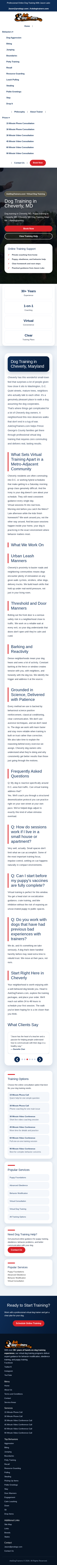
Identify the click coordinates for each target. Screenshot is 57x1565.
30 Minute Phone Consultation (20, 129)
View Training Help (28, 236)
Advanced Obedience (19, 1185)
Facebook (8, 1363)
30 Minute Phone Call (13, 1416)
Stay (8, 97)
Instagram (8, 1371)
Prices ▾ (6, 117)
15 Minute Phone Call (13, 1412)
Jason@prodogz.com (18, 8)
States (7, 1537)
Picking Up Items (11, 1481)
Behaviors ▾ (7, 32)
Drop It (9, 103)
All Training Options (18, 1217)
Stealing (10, 85)
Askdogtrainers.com (39, 8)
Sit (5, 1510)
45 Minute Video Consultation (20, 141)
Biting (9, 44)
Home (27, 26)
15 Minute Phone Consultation (20, 123)
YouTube (8, 1375)
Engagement (9, 1497)
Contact (7, 1398)
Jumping (10, 50)
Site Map (8, 1524)
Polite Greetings (13, 91)
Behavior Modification (19, 1193)
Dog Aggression (13, 38)
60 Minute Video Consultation (20, 147)
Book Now (38, 163)
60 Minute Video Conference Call (18, 1429)
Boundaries (11, 56)
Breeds (7, 1533)
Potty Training (12, 61)
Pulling (7, 1472)
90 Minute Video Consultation (20, 153)
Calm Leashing (10, 1501)
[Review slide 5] (32, 1059)
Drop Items (9, 1514)
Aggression (9, 1443)
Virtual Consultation (18, 1201)
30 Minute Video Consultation (20, 135)
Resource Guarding (15, 73)
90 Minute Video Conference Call (18, 1433)
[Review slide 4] (29, 1059)
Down (6, 1506)
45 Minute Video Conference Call (18, 1424)
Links (6, 1528)
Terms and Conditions (13, 1394)
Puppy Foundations (18, 1177)
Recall (9, 67)
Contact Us (19, 163)
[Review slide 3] (27, 1059)
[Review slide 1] (22, 1059)
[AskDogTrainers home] (28, 1344)
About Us (8, 1390)
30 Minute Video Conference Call (18, 1420)
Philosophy (19, 112)
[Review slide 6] (35, 1059)
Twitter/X (8, 1367)
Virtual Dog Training (18, 1209)
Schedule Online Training (28, 1323)
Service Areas (10, 1402)
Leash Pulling (12, 79)
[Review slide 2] (24, 1059)
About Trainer (36, 112)
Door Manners (10, 1493)
